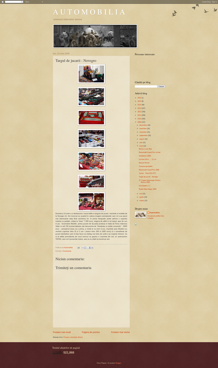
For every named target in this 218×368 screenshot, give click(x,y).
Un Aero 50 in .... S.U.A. (148, 159)
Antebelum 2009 (145, 156)
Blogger (118, 363)
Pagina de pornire (91, 332)
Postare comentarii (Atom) (73, 337)
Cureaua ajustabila (145, 166)
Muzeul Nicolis (144, 163)
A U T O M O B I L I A (89, 12)
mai (141, 194)
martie (141, 201)
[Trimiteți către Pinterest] (92, 247)
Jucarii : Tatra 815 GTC (147, 173)
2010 (140, 119)
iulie (141, 142)
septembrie (143, 135)
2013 (140, 108)
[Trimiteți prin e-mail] (82, 247)
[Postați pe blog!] (85, 247)
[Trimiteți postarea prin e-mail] (78, 247)
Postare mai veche (120, 332)
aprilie (141, 197)
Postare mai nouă (62, 332)
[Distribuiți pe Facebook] (90, 247)
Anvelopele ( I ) (144, 186)
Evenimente (67, 251)
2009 (140, 122)
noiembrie (143, 128)
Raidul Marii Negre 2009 (147, 189)
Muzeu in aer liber (145, 149)
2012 (140, 112)
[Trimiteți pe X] (87, 247)
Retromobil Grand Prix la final (149, 152)
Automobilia (155, 213)
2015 (140, 101)
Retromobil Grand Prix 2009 (149, 170)
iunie (141, 146)
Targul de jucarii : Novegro (148, 177)
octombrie (143, 132)
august (142, 139)
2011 (140, 115)
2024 (140, 98)
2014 (140, 105)
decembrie (143, 125)
